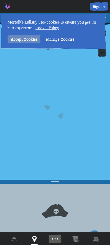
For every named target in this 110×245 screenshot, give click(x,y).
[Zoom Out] (102, 53)
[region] (55, 122)
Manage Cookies (60, 39)
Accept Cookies (24, 39)
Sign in (99, 6)
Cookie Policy (47, 28)
